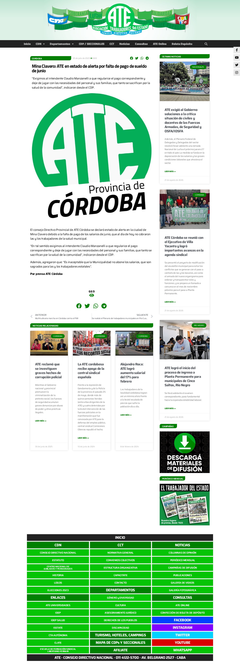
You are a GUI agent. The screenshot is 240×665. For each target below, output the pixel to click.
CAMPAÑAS (168, 426)
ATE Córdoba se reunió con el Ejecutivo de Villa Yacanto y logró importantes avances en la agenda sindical (184, 246)
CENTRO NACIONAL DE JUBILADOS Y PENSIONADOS (58, 568)
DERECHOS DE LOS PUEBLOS (120, 620)
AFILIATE (120, 650)
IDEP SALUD (58, 620)
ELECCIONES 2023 (58, 590)
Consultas (141, 44)
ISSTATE (58, 628)
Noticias (124, 44)
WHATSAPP (182, 650)
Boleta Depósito (182, 44)
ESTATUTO (58, 560)
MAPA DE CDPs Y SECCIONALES (120, 642)
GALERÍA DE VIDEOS (182, 583)
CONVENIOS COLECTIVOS (120, 560)
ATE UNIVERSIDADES (58, 605)
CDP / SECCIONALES (91, 44)
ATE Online (160, 44)
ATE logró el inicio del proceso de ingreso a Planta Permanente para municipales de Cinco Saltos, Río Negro (183, 376)
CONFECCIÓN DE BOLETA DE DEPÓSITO (182, 613)
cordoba (37, 58)
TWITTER (182, 635)
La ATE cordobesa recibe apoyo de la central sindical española (91, 370)
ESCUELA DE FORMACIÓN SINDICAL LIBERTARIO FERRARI (58, 650)
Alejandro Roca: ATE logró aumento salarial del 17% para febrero (132, 372)
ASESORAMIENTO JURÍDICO (120, 613)
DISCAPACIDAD (120, 628)
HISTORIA (58, 575)
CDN (38, 44)
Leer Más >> (40, 420)
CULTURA (120, 605)
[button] (206, 44)
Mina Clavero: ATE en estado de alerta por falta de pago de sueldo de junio (89, 68)
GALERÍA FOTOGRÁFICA (182, 590)
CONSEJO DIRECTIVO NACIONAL (58, 553)
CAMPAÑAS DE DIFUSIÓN (182, 568)
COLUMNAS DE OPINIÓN (182, 553)
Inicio (27, 44)
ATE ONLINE (182, 605)
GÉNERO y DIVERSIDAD (120, 598)
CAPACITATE (120, 575)
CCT (112, 44)
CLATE (58, 643)
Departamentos (60, 44)
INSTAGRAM (182, 627)
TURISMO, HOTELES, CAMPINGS (120, 635)
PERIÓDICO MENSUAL (182, 560)
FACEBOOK (182, 620)
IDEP (58, 613)
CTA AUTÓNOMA (58, 635)
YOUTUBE (182, 642)
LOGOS (58, 583)
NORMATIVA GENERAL (120, 553)
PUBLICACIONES (182, 575)
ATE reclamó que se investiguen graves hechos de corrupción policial (48, 370)
